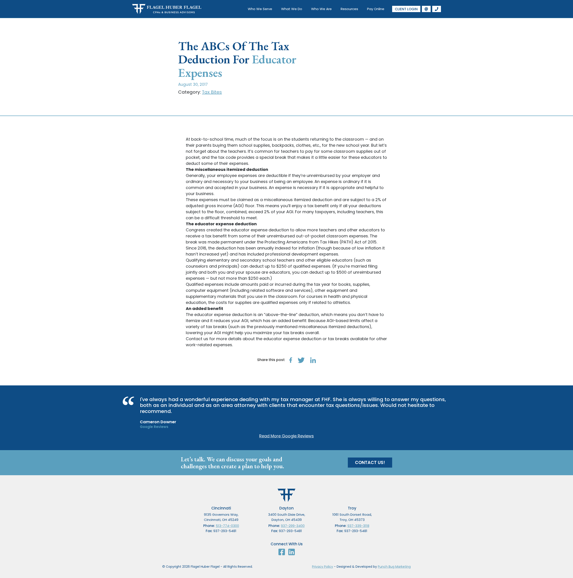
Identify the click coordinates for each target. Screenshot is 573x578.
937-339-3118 (358, 525)
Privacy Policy (322, 566)
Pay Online (375, 8)
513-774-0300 (227, 525)
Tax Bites (212, 92)
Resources (349, 8)
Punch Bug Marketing (394, 566)
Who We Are (321, 8)
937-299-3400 (293, 525)
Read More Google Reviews (286, 436)
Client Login (406, 9)
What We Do (291, 8)
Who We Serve (260, 8)
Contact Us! (370, 463)
